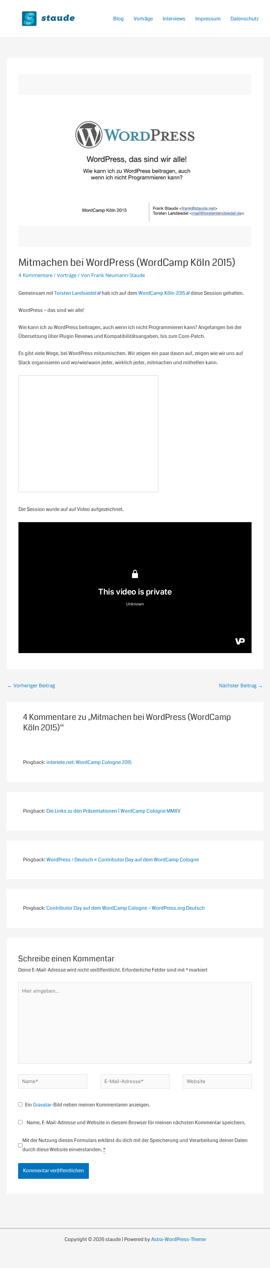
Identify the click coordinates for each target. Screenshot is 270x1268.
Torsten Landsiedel (75, 293)
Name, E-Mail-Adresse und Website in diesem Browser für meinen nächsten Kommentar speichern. (136, 1122)
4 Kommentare (35, 275)
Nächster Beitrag (241, 685)
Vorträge (143, 18)
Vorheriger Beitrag (31, 685)
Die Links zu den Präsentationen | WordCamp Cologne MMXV (113, 811)
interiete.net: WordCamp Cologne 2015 (89, 762)
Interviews (174, 18)
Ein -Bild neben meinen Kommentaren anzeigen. (87, 1104)
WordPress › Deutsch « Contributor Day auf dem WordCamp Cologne (122, 859)
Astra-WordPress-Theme (178, 1239)
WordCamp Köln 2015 (161, 293)
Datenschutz (244, 18)
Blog (118, 18)
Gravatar (42, 1104)
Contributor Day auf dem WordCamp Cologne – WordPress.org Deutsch (125, 908)
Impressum (208, 18)
